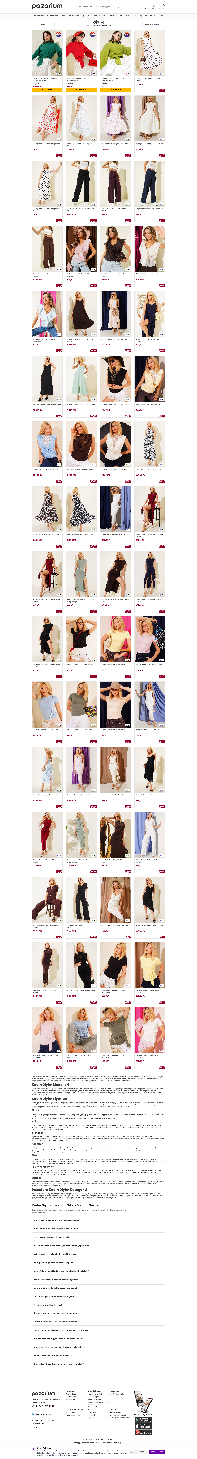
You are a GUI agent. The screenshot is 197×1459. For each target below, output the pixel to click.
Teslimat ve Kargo (73, 1415)
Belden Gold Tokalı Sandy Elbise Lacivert (149, 600)
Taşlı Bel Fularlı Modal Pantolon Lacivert (149, 210)
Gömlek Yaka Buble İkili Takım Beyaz (148, 861)
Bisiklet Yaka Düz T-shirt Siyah (80, 665)
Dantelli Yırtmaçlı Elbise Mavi (45, 795)
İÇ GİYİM (143, 16)
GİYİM (64, 16)
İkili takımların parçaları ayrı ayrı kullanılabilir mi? (57, 1313)
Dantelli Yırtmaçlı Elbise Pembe (80, 795)
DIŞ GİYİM (85, 16)
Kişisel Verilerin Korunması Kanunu (98, 1403)
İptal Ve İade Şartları (117, 1394)
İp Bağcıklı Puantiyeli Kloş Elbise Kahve (149, 79)
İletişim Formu (71, 1397)
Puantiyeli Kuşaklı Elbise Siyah (80, 534)
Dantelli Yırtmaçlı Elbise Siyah (148, 795)
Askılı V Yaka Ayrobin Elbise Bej (114, 339)
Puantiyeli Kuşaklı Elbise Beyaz (149, 469)
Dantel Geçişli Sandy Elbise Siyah (81, 990)
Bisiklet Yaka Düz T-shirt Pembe (149, 665)
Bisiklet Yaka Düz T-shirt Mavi (45, 730)
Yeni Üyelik (92, 1412)
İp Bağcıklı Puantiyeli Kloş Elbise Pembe (115, 145)
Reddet (86, 1453)
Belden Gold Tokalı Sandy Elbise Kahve (115, 600)
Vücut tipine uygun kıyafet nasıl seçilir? (52, 1237)
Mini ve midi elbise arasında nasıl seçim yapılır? (56, 1279)
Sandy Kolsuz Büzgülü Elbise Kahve (113, 861)
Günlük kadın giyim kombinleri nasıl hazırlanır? (55, 1254)
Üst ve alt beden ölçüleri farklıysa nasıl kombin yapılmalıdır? (62, 1245)
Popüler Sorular (115, 1412)
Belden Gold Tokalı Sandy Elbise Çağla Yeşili (81, 600)
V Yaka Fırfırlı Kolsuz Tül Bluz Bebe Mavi (45, 340)
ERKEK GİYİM (74, 16)
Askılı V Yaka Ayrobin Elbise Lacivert (147, 340)
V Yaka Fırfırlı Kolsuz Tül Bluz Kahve (113, 275)
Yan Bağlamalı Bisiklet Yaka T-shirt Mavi (80, 1056)
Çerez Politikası (93, 1407)
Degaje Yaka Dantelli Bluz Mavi (46, 469)
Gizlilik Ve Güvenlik (95, 1399)
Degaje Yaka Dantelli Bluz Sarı (148, 404)
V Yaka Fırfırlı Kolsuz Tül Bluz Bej (149, 274)
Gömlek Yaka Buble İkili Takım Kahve (45, 926)
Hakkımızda (70, 1399)
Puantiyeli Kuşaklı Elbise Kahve (46, 534)
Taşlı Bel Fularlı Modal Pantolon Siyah (80, 210)
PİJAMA (152, 16)
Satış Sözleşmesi (94, 1397)
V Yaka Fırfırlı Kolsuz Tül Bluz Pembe (79, 275)
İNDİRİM (161, 16)
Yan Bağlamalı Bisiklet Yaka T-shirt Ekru (149, 1056)
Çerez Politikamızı (59, 1453)
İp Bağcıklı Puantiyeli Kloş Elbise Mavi (81, 145)
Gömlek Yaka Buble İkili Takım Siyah (79, 926)
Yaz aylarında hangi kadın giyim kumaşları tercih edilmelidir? (62, 1330)
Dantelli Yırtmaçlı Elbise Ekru (148, 730)
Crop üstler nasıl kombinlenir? (48, 1305)
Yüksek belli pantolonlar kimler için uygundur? (55, 1296)
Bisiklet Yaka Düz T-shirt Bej (113, 730)
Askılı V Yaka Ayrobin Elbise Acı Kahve (80, 340)
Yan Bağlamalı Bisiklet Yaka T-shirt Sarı (149, 991)
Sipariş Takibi (71, 1412)
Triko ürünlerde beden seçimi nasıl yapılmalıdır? (56, 1322)
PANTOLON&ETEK (116, 16)
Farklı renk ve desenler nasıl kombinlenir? (53, 1355)
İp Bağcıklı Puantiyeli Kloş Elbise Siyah (46, 210)
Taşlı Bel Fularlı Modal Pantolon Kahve (46, 275)
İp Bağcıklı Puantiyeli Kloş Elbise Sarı (149, 145)
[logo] (47, 7)
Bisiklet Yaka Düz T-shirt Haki (79, 730)
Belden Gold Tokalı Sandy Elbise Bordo (149, 535)
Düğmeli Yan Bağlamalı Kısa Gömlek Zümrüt (45, 79)
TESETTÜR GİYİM (53, 16)
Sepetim (91, 1418)
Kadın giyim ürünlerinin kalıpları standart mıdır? (56, 1229)
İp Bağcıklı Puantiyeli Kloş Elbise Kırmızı (46, 145)
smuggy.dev (79, 1443)
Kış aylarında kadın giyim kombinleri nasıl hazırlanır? (58, 1338)
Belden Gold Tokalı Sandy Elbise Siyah (46, 666)
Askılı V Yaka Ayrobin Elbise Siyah (47, 404)
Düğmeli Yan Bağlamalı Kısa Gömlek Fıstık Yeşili (113, 79)
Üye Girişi (91, 1415)
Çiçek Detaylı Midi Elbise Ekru (113, 534)
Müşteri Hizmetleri (95, 1394)
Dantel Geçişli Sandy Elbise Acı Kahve (46, 991)
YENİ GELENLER (38, 16)
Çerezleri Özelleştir (138, 1451)
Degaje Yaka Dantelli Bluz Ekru (114, 469)
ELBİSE (105, 16)
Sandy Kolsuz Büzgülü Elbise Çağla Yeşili (79, 861)
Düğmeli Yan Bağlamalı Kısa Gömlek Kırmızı (79, 79)
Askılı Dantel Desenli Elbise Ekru (114, 925)
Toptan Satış (71, 1394)
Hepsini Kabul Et (157, 1451)
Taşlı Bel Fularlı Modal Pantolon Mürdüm (115, 210)
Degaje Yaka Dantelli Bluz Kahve (80, 469)
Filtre (43, 24)
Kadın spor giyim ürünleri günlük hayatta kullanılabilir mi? (60, 1347)
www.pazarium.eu (39, 1427)
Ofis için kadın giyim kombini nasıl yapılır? (53, 1262)
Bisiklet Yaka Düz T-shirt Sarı (113, 665)
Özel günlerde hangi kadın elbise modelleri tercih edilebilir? (61, 1271)
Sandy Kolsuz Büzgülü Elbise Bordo (45, 861)
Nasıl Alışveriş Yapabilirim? (119, 1418)
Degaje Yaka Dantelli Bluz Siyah (114, 404)
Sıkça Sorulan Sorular (117, 1415)
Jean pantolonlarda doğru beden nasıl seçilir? (55, 1288)
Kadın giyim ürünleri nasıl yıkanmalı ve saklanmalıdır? (59, 1364)
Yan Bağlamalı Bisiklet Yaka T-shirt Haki (114, 1056)
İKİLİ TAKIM (96, 16)
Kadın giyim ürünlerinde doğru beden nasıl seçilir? (57, 1220)
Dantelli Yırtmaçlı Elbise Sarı (113, 795)
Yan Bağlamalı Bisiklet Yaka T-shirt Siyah (114, 991)
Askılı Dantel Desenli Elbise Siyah (149, 925)
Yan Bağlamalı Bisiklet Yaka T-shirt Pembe (46, 1056)
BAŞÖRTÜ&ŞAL (131, 16)
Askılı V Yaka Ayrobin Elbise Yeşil (81, 404)
